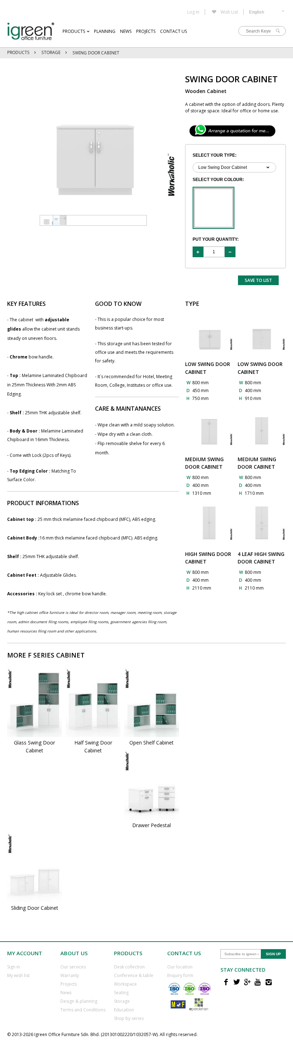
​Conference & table (133, 975)
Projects (145, 31)
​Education (124, 1010)
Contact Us (173, 31)
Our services (73, 967)
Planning (104, 31)
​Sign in (13, 967)
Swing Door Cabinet (96, 53)
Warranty (69, 975)
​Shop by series (129, 1018)
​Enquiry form (180, 975)
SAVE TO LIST (258, 280)
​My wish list (18, 975)
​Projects (68, 984)
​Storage (122, 1001)
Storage (51, 52)
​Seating (121, 993)
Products (74, 31)
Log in (193, 12)
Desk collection (129, 967)
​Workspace (125, 984)
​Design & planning (78, 1001)
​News (65, 993)
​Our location (180, 967)
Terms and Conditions (82, 1010)
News (125, 31)
